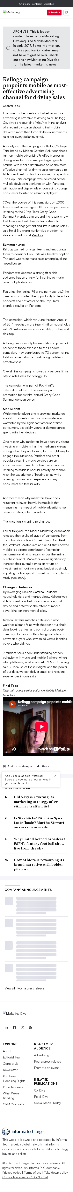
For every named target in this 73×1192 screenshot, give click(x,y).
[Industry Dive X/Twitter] (22, 1027)
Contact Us (10, 1064)
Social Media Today (47, 1103)
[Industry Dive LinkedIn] (6, 1027)
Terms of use (32, 1172)
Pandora (37, 235)
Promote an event (46, 1068)
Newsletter (10, 1070)
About (7, 1051)
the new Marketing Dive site (39, 60)
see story (18, 578)
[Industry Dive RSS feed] (30, 1027)
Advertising (41, 1055)
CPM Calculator (14, 1104)
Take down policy (56, 1172)
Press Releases (13, 1087)
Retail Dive (41, 1097)
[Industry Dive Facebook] (14, 1027)
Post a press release (30, 988)
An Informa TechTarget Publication (36, 3)
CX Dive (39, 1090)
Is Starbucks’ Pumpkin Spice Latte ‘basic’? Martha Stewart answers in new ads (39, 823)
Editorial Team (12, 1057)
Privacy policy (11, 1172)
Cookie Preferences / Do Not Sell (25, 1177)
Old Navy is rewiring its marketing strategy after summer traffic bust (36, 801)
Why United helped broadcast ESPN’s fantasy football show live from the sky (39, 843)
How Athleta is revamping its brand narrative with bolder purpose (39, 864)
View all (10, 988)
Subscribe (54, 12)
